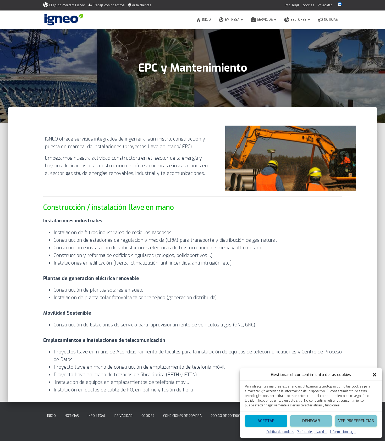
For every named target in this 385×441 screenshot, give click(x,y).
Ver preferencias (356, 420)
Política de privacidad (312, 432)
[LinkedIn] (340, 4)
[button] (374, 374)
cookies (308, 5)
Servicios (265, 20)
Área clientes (141, 5)
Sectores (298, 20)
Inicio (206, 20)
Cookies (147, 416)
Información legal (343, 432)
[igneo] (63, 19)
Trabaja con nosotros (109, 5)
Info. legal (292, 5)
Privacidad (325, 5)
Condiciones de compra (182, 416)
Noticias (331, 20)
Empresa (232, 20)
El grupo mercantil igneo (67, 5)
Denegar (311, 420)
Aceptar (265, 420)
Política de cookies (280, 432)
